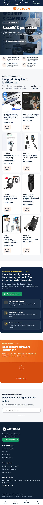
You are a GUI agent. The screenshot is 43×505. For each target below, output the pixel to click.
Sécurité (5, 452)
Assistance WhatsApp (36, 2)
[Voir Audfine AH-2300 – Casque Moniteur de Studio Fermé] (11, 183)
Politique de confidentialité (10, 466)
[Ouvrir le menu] (3, 9)
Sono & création (7, 458)
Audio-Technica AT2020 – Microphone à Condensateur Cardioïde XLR (31, 198)
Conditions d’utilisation (9, 469)
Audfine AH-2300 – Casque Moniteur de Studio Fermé (10, 198)
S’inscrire (21, 415)
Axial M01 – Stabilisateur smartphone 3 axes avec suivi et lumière (10, 239)
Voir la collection (34, 87)
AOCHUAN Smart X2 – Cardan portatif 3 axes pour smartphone (30, 157)
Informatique (6, 455)
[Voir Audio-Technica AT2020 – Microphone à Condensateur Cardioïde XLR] (31, 183)
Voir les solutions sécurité (14, 41)
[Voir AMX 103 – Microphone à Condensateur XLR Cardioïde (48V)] (31, 101)
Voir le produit (7, 127)
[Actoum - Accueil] (21, 9)
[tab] (20, 51)
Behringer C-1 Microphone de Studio (30, 238)
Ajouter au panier (16, 127)
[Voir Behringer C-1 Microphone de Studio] (31, 224)
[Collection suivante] (39, 33)
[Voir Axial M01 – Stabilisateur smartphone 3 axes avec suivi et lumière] (11, 224)
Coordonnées (6, 472)
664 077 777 (9, 485)
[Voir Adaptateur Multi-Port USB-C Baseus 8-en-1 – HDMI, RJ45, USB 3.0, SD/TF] (11, 101)
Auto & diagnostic (7, 449)
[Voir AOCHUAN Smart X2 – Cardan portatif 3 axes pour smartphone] (31, 142)
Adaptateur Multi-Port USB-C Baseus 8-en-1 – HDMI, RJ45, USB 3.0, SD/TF (11, 116)
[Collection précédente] (3, 33)
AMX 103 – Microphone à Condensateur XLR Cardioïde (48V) (31, 116)
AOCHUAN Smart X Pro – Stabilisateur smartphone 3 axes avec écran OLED (11, 157)
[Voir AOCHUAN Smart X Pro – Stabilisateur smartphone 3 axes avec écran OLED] (11, 142)
